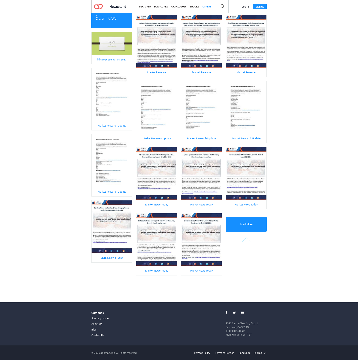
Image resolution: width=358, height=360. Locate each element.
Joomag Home (100, 318)
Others (206, 6)
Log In (245, 6)
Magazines (161, 6)
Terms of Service (224, 353)
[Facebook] (226, 312)
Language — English (251, 353)
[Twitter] (234, 312)
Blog (94, 329)
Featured (145, 6)
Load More (246, 224)
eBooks (194, 6)
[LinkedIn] (242, 312)
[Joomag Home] (98, 6)
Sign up (260, 6)
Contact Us (97, 335)
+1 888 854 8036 (235, 331)
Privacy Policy (202, 353)
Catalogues (179, 6)
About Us (96, 324)
